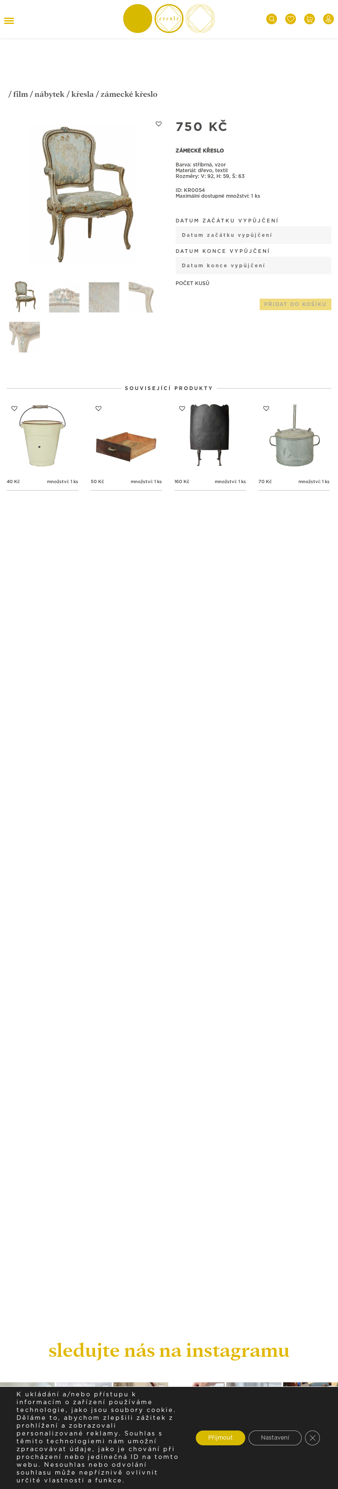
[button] (158, 123)
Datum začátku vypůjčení (227, 220)
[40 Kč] (42, 436)
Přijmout (220, 1438)
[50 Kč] (126, 436)
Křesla (82, 94)
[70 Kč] (294, 436)
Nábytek (50, 94)
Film (20, 94)
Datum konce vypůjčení (223, 251)
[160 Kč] (210, 436)
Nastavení (275, 1438)
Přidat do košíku (295, 304)
